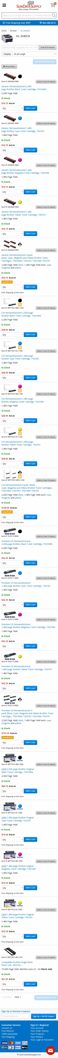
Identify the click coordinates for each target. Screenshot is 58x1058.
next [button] (17, 996)
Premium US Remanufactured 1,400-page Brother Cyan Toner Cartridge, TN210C (26, 584)
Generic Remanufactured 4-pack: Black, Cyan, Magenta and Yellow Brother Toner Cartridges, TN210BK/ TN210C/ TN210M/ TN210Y (25, 258)
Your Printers (36, 1036)
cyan (49, 264)
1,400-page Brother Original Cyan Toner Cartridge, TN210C (17, 819)
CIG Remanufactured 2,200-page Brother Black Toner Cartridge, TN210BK (21, 314)
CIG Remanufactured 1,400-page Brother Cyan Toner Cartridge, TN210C (20, 357)
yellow (18, 267)
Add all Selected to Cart (45, 61)
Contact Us (6, 1028)
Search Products (48, 47)
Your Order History (39, 1030)
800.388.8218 (48, 22)
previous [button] (8, 996)
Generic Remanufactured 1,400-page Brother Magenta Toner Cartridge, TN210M (25, 171)
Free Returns (7, 1030)
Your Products (37, 1033)
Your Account (36, 1028)
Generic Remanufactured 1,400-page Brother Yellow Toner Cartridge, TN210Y (23, 213)
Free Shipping (7, 1036)
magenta (5, 267)
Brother (13, 30)
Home (4, 30)
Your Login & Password (41, 1039)
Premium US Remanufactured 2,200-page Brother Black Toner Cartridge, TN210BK (26, 543)
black (20, 264)
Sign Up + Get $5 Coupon (43, 1016)
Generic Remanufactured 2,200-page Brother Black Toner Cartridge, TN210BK (23, 88)
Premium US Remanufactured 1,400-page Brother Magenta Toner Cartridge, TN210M (28, 626)
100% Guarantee (9, 1033)
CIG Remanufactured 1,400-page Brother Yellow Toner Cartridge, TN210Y (20, 443)
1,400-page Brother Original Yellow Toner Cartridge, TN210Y (17, 916)
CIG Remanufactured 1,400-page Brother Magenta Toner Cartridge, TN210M (22, 400)
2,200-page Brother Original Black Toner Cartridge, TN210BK (17, 770)
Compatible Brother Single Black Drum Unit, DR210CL (17, 964)
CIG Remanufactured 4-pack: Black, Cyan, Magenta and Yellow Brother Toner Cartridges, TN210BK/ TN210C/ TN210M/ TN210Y (26, 487)
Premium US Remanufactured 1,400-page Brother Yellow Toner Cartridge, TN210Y (26, 668)
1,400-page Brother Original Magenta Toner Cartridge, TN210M (18, 867)
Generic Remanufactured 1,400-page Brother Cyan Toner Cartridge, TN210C (22, 130)
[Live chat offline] (50, 1050)
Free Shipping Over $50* (18, 22)
